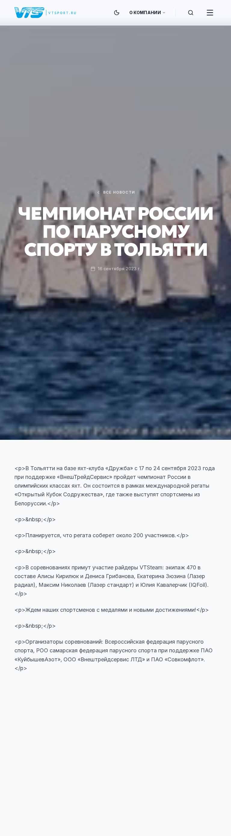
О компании (145, 12)
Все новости (119, 192)
